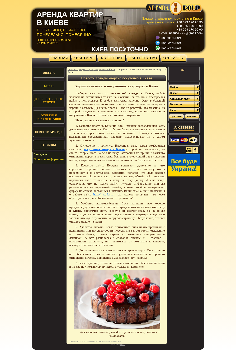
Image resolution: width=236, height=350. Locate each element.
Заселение (112, 58)
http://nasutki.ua (103, 194)
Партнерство (143, 58)
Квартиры (84, 58)
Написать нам (171, 38)
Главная (59, 58)
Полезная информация (49, 159)
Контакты (173, 58)
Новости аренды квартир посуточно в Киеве (91, 69)
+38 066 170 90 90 (190, 26)
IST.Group (122, 345)
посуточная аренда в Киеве (104, 149)
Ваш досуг (41, 154)
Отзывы (48, 145)
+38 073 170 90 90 (190, 22)
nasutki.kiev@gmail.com (186, 33)
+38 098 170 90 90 (190, 29)
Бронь (49, 85)
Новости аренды (48, 132)
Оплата (49, 72)
